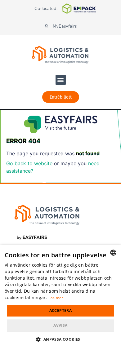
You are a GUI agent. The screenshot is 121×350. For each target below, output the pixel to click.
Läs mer (55, 297)
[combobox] (113, 253)
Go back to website (29, 163)
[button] (60, 26)
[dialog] (60, 297)
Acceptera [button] (60, 310)
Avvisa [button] (60, 325)
